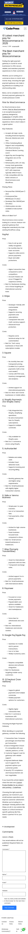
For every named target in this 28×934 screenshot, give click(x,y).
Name (4, 874)
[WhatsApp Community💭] (8, 930)
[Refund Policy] (22, 923)
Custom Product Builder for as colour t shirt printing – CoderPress (12, 785)
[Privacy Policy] (13, 923)
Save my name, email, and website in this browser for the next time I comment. (15, 901)
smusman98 (15, 46)
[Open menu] (25, 28)
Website (4, 891)
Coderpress (6, 117)
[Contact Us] (5, 923)
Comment (6, 849)
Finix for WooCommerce (16, 109)
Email (4, 882)
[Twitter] (18, 930)
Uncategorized (9, 827)
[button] (14, 23)
